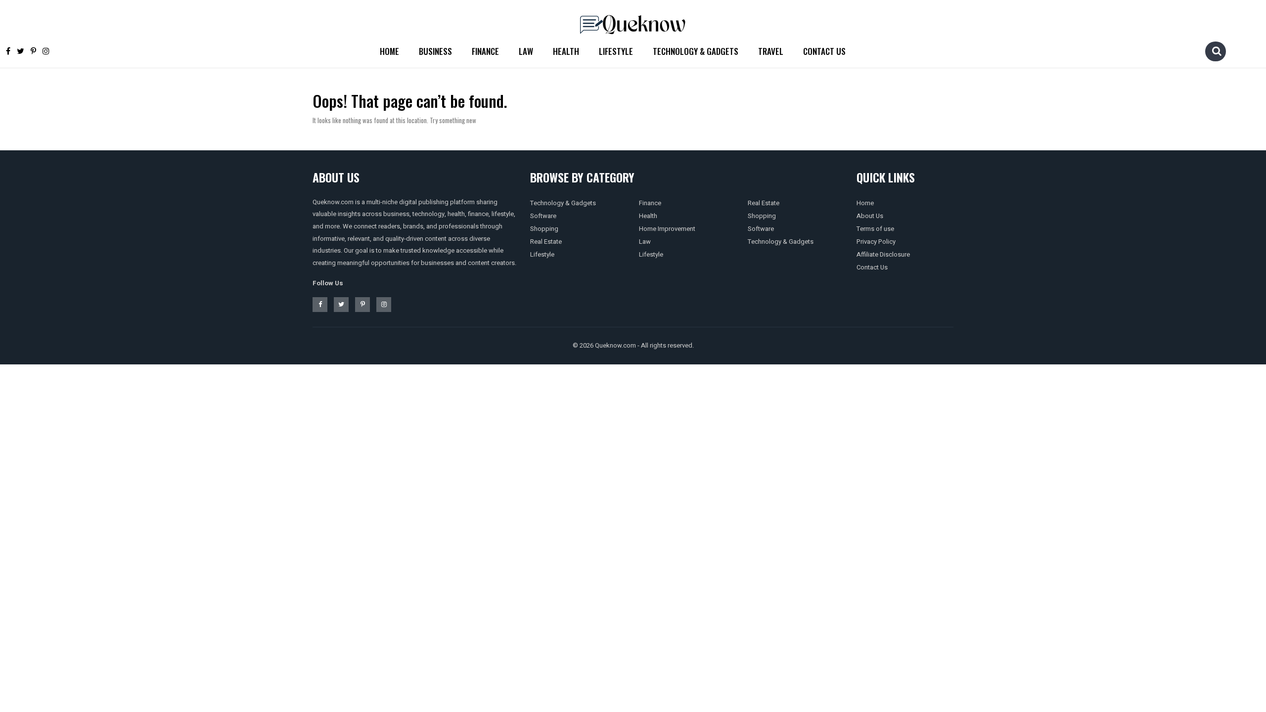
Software (543, 216)
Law (526, 51)
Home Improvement (667, 228)
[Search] (1216, 51)
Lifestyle (616, 51)
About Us (870, 216)
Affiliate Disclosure (883, 254)
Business (435, 51)
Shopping (544, 228)
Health (566, 51)
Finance (485, 51)
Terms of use (875, 228)
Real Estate (546, 241)
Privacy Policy (876, 241)
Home (389, 51)
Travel (770, 51)
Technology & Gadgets (695, 51)
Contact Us (824, 51)
